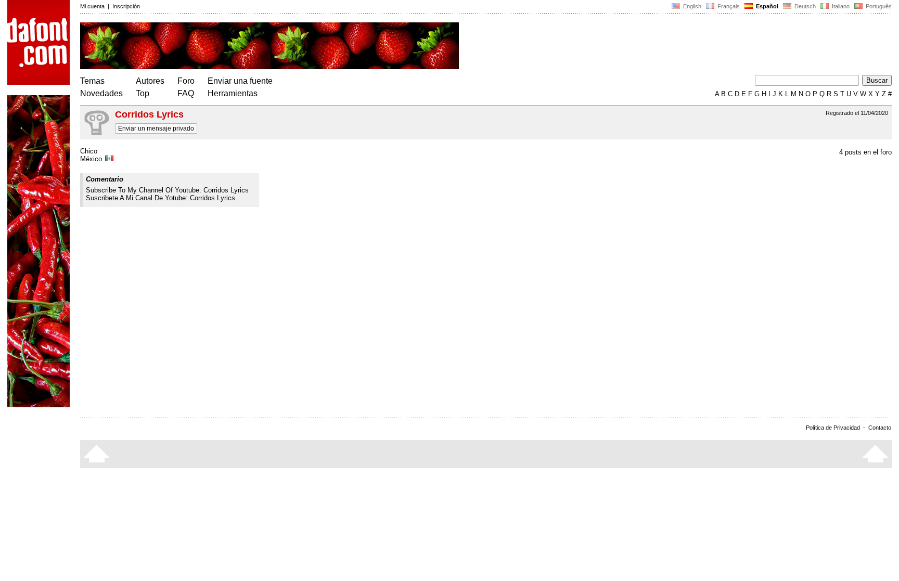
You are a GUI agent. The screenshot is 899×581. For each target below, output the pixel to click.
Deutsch (804, 6)
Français (727, 6)
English (691, 6)
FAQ (185, 93)
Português (877, 6)
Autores (150, 80)
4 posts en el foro (865, 152)
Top (142, 93)
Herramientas (233, 93)
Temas (92, 80)
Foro (186, 80)
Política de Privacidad (833, 427)
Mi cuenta (92, 6)
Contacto (879, 427)
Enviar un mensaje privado (156, 128)
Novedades (101, 93)
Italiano (840, 6)
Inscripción (126, 6)
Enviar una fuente (240, 80)
